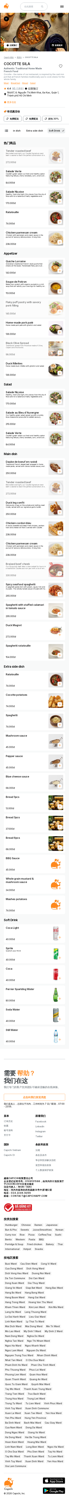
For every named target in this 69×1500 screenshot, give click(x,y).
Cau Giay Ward (53, 1422)
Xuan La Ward (13, 1413)
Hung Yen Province (35, 1418)
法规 (37, 1150)
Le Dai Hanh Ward (15, 1316)
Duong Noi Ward (41, 1273)
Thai (60, 1244)
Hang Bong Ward (34, 1292)
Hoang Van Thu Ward (40, 1302)
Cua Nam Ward (13, 1427)
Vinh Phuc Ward (53, 1403)
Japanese (51, 1225)
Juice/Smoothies (42, 1229)
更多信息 (11, 102)
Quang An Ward (38, 1379)
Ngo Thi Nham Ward (38, 1340)
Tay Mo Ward (12, 1389)
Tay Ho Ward (55, 1451)
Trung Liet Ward (36, 1398)
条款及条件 (41, 1155)
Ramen (38, 1225)
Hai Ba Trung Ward (35, 1437)
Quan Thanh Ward (15, 1379)
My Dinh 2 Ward (53, 1331)
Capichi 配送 (9, 57)
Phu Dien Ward (35, 1451)
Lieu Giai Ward (37, 1316)
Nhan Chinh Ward (47, 1355)
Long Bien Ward (35, 1446)
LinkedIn (39, 1126)
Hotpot (27, 1249)
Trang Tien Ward (14, 1393)
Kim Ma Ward (56, 1307)
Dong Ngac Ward (14, 1432)
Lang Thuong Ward (35, 1312)
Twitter (39, 1136)
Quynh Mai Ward (40, 1384)
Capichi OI (9, 1155)
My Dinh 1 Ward (32, 1331)
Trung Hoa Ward (14, 1398)
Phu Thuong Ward (15, 1369)
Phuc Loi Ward (37, 1369)
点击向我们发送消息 (34, 1097)
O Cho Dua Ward (35, 1360)
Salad (32, 83)
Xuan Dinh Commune (37, 1408)
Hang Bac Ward (54, 1287)
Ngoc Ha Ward (13, 1345)
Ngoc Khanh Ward (35, 1345)
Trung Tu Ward (13, 1403)
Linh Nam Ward (13, 1321)
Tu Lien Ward (33, 1403)
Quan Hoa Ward (38, 1374)
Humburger (11, 1225)
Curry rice (10, 1234)
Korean (59, 1229)
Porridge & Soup (14, 1244)
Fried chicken (34, 1244)
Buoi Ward (11, 1263)
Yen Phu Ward (13, 1418)
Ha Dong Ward (13, 1437)
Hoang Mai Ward (36, 1442)
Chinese (26, 1225)
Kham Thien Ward (15, 1307)
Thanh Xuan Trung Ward (37, 1389)
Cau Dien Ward (28, 1263)
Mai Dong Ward (33, 1326)
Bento (8, 1239)
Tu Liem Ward (55, 1456)
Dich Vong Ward (35, 1268)
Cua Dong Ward (14, 1268)
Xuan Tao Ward (33, 1413)
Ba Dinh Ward (12, 1422)
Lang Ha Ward (13, 1312)
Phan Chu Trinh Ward (43, 1365)
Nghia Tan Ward (14, 1340)
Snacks (39, 1249)
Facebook (40, 1121)
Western (20, 1239)
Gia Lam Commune (15, 1466)
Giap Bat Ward (34, 1287)
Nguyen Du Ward (36, 1350)
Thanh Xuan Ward (34, 1456)
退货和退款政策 (43, 1165)
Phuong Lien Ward (15, 1374)
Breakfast (15, 83)
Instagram (40, 1131)
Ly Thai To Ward (35, 1321)
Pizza (31, 1234)
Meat (6, 83)
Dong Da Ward (34, 1427)
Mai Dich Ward (13, 1326)
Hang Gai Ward (36, 1297)
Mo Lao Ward (12, 1331)
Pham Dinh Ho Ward (16, 1365)
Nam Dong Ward (14, 1336)
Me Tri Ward (53, 1326)
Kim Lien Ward (37, 1307)
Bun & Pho (11, 1229)
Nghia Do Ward (35, 1336)
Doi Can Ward (36, 1278)
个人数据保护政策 (44, 1170)
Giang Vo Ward (13, 1287)
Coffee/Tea (44, 1234)
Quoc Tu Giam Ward (16, 1384)
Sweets (25, 1229)
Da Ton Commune (15, 1278)
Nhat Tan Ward (13, 1360)
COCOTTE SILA (31, 57)
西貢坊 (19, 57)
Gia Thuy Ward (36, 1283)
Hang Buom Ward (14, 1297)
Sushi (58, 1234)
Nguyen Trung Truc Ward (19, 1355)
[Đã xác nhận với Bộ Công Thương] (34, 1206)
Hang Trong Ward (15, 1302)
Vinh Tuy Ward (13, 1408)
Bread (25, 83)
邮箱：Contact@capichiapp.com (25, 1196)
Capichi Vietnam (12, 1150)
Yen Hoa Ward (53, 1413)
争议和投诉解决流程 (45, 1160)
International (12, 1249)
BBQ (41, 1239)
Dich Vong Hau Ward (16, 1273)
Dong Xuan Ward (14, 1283)
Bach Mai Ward (32, 1422)
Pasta (32, 1239)
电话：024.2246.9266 (17, 1192)
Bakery (50, 1244)
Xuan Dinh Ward (34, 1461)
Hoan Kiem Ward (14, 1442)
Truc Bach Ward (36, 1393)
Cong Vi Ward (48, 1263)
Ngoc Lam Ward (14, 1350)
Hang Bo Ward (13, 1292)
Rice (22, 1234)
